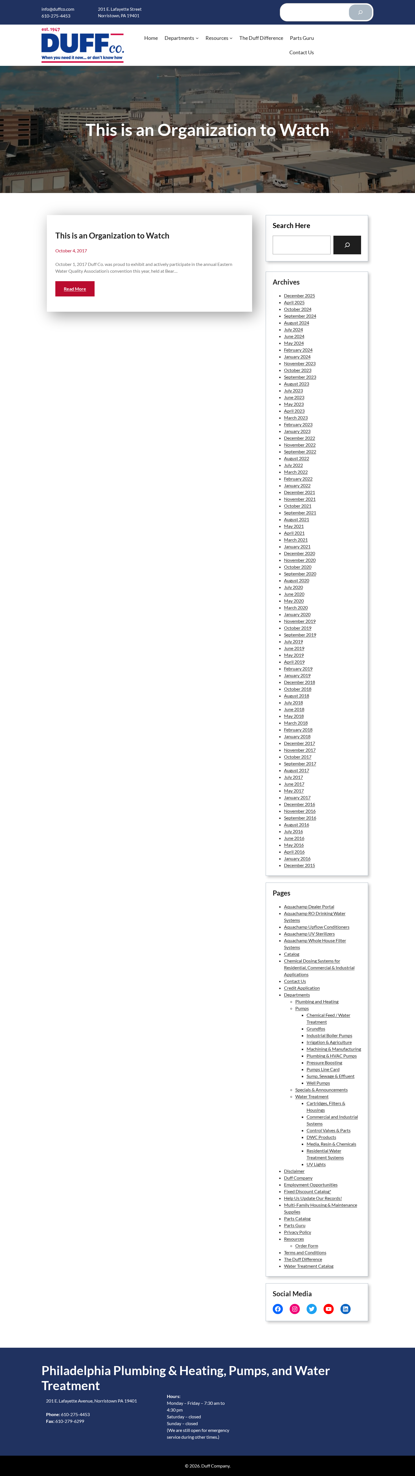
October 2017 (297, 756)
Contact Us (295, 981)
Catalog (291, 954)
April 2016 (294, 851)
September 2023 (300, 377)
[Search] (360, 12)
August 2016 (296, 824)
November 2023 (300, 363)
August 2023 (296, 383)
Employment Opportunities (311, 1184)
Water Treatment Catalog (308, 1266)
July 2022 (293, 465)
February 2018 (298, 729)
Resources (294, 1238)
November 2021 (300, 499)
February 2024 (298, 349)
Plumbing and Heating (316, 1001)
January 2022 (297, 485)
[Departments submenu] (197, 38)
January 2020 (297, 614)
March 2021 (296, 539)
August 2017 (296, 770)
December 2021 (299, 492)
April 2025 (294, 302)
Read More (75, 288)
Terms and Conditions (305, 1252)
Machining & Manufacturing (334, 1049)
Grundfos (316, 1028)
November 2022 (300, 444)
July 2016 (293, 831)
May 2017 (294, 790)
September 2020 (300, 573)
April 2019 (294, 661)
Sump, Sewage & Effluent (331, 1076)
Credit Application (302, 987)
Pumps (302, 1008)
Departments (297, 994)
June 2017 (294, 783)
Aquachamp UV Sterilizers (309, 933)
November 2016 (300, 811)
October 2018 (297, 689)
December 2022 (299, 438)
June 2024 (294, 336)
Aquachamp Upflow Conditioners (317, 926)
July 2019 (293, 641)
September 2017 (300, 763)
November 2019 (300, 621)
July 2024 (293, 329)
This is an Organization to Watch (112, 235)
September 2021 (300, 512)
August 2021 (296, 519)
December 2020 (299, 553)
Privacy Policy (297, 1232)
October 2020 (297, 566)
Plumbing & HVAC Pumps (332, 1055)
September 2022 (300, 451)
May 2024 (294, 343)
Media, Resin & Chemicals (331, 1143)
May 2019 (294, 655)
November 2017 (300, 750)
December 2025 (299, 295)
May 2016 (294, 845)
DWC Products (321, 1137)
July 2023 (293, 390)
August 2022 (296, 458)
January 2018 (297, 736)
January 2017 (297, 797)
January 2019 (297, 675)
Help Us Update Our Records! (313, 1198)
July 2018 (293, 702)
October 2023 (297, 370)
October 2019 (297, 627)
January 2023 (297, 431)
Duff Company (298, 1177)
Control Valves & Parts (329, 1130)
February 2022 (298, 478)
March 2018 (296, 722)
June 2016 (294, 838)
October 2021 (297, 505)
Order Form (306, 1245)
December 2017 (299, 743)
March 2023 (296, 417)
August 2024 (296, 322)
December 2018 (299, 682)
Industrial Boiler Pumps (329, 1035)
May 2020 (294, 600)
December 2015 (299, 865)
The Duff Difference (303, 1259)
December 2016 (299, 804)
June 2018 (294, 709)
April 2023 (294, 410)
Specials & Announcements (321, 1089)
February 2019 (298, 668)
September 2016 (300, 817)
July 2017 (293, 777)
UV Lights (316, 1164)
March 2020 (296, 607)
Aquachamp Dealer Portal (309, 906)
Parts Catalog (297, 1218)
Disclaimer (294, 1171)
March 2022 (296, 471)
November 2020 (300, 560)
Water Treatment (312, 1096)
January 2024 (297, 356)
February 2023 (298, 424)
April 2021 (294, 533)
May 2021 (294, 526)
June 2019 (294, 648)
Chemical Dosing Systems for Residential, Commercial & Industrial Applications (319, 967)
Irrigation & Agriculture (329, 1042)
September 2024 (300, 315)
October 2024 (297, 309)
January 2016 (297, 858)
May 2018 (294, 716)
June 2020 (294, 594)
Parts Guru (294, 1225)
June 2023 (294, 397)
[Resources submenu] (231, 38)
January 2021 (297, 546)
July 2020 (293, 587)
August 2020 (296, 580)
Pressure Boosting (324, 1062)
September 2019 (300, 634)
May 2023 (294, 404)
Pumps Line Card (323, 1069)
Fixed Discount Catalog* (307, 1191)
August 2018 (296, 695)
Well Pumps (318, 1082)
